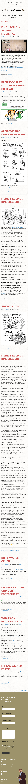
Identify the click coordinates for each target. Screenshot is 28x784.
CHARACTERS (22, 15)
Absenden (6, 753)
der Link (3, 293)
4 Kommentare (4, 658)
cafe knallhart (17, 643)
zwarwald (3, 646)
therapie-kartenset (16, 97)
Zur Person (9, 2)
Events (14, 15)
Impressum (4, 777)
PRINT (16, 14)
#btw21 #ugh (10, 306)
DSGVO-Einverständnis (8, 742)
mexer (11, 632)
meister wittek (12, 636)
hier (15, 635)
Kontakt (15, 2)
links (13, 548)
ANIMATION (14, 17)
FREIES (22, 14)
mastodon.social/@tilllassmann (8, 187)
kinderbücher (11, 550)
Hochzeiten (6, 15)
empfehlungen (4, 550)
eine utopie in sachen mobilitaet (10, 30)
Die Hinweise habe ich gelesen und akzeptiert (9, 747)
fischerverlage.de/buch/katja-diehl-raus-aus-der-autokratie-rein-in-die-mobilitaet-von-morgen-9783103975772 (12, 69)
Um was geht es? (7, 728)
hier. (7, 649)
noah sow (14, 640)
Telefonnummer (7, 720)
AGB (2, 781)
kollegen (17, 550)
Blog (21, 2)
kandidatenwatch (19, 569)
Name (4, 706)
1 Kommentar (4, 610)
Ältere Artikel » (23, 690)
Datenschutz (14, 4)
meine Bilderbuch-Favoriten (17, 227)
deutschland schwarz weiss (13, 641)
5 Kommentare (4, 579)
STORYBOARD (8, 14)
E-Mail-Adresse (7, 713)
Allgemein (9, 74)
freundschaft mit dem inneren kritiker (12, 85)
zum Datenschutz (9, 746)
